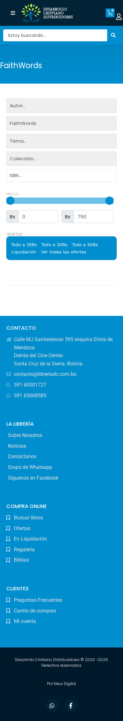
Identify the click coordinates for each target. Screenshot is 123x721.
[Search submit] (113, 35)
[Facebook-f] (71, 705)
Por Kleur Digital (61, 683)
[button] (13, 13)
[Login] (119, 16)
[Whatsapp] (52, 705)
